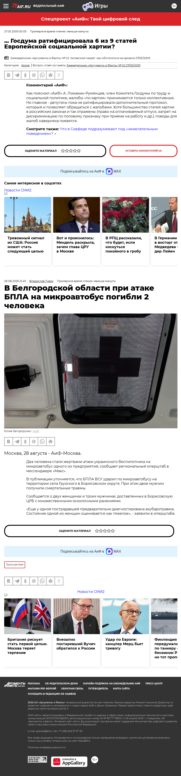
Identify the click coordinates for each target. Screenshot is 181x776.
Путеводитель (98, 688)
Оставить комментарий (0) (143, 150)
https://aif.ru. (84, 740)
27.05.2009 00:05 (15, 31)
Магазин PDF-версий (42, 688)
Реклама (34, 683)
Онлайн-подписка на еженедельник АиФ (111, 683)
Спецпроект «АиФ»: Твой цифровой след (90, 19)
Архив (25, 65)
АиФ (36, 431)
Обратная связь (72, 688)
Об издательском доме (61, 683)
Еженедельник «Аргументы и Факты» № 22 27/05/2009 (103, 65)
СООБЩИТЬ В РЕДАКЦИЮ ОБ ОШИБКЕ (52, 693)
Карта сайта (121, 688)
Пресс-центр (153, 683)
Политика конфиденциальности (47, 747)
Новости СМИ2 (17, 190)
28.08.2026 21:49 (15, 281)
